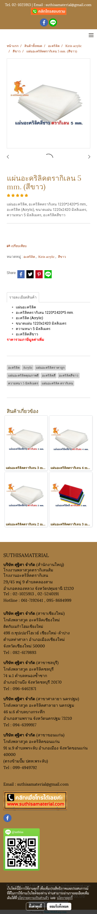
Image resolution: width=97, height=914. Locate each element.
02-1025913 (21, 4)
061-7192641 (32, 600)
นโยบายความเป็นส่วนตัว (33, 898)
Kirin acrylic (46, 257)
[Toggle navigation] (91, 35)
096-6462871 (24, 688)
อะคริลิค (29, 257)
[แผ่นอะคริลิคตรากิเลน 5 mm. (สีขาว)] (48, 104)
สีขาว (62, 257)
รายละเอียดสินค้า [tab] (23, 297)
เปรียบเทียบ (18, 246)
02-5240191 (48, 593)
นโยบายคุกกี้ (65, 898)
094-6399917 (24, 724)
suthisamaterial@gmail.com (68, 4)
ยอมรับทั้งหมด (59, 906)
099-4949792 (25, 767)
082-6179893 (24, 652)
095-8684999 (58, 600)
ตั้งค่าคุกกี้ (35, 906)
